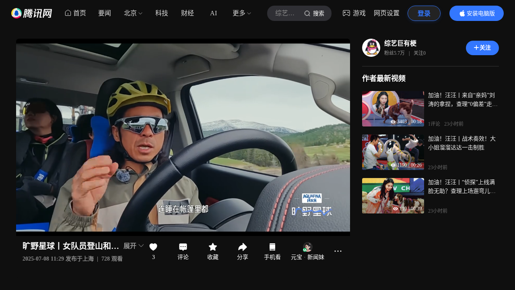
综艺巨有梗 (400, 43)
